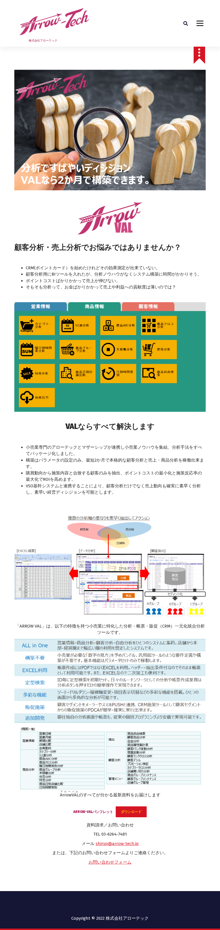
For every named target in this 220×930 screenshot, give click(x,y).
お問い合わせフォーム (110, 862)
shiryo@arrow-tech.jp (117, 843)
